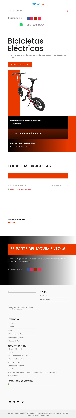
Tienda (10, 330)
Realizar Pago (45, 299)
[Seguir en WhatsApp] (21, 24)
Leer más (35, 221)
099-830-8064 (19, 349)
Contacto (11, 327)
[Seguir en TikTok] (39, 18)
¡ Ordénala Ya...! (19, 64)
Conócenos (11, 323)
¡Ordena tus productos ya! (28, 133)
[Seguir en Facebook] (28, 18)
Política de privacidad (15, 334)
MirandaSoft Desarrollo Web (37, 413)
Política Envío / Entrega (15, 341)
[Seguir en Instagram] (31, 18)
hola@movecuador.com (16, 366)
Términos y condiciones (16, 337)
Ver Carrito (44, 296)
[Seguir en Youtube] (35, 18)
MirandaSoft (21, 413)
